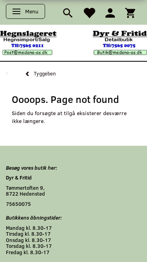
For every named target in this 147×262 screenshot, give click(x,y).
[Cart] (130, 12)
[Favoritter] (89, 12)
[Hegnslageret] (73, 42)
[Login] (110, 12)
